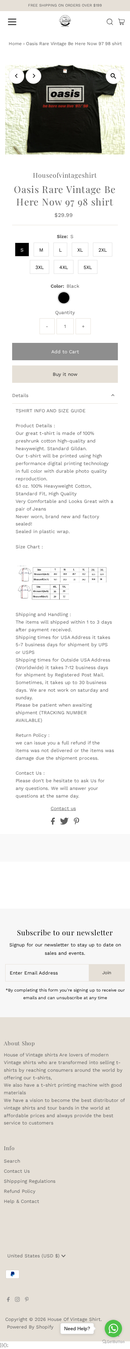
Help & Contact (21, 1201)
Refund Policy (19, 1191)
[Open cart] (121, 22)
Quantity (65, 312)
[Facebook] (8, 1300)
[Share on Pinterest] (76, 823)
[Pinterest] (27, 1300)
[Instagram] (17, 1300)
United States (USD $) (34, 1255)
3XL (39, 267)
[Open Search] (110, 22)
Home (15, 43)
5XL (88, 267)
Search (12, 1161)
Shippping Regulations (29, 1181)
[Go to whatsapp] (113, 1328)
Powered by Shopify (30, 1327)
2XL (102, 250)
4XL (63, 267)
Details (20, 395)
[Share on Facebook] (54, 823)
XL (80, 250)
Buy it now (65, 374)
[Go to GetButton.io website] (113, 1342)
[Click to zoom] (113, 76)
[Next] (33, 76)
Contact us (63, 808)
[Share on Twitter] (65, 823)
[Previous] (16, 76)
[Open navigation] (18, 22)
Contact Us (17, 1171)
